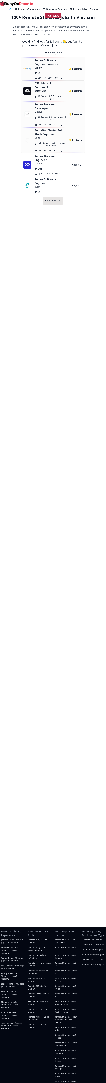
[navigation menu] (10, 9)
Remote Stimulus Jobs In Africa (66, 987)
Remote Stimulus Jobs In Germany (66, 1051)
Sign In (94, 9)
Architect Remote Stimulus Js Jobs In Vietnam (9, 994)
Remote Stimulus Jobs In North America (66, 1002)
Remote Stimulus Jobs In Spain (66, 1075)
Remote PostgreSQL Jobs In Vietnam (39, 1018)
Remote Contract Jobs (93, 949)
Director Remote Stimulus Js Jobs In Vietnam (9, 1015)
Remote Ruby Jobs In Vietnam (37, 941)
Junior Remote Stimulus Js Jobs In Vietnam (12, 941)
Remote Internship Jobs (93, 964)
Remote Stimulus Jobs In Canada (66, 956)
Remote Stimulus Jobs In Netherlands (66, 1044)
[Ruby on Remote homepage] (16, 3)
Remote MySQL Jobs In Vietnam (38, 995)
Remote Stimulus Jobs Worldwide (65, 941)
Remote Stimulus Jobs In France (66, 1036)
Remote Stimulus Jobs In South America (66, 1010)
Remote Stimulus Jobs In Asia (66, 995)
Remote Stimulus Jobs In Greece (66, 1059)
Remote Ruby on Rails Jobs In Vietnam (38, 948)
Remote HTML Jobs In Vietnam (38, 979)
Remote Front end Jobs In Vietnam (39, 964)
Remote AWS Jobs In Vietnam (37, 1026)
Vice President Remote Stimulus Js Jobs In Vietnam (11, 1026)
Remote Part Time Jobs (93, 944)
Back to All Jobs (53, 200)
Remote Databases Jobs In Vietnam (39, 972)
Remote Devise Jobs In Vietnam (38, 1002)
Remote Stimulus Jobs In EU (66, 972)
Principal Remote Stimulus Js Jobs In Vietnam (9, 976)
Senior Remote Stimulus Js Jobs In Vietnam (12, 959)
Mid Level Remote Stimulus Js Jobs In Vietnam (9, 950)
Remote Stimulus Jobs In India (66, 1028)
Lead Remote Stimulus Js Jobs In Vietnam (12, 985)
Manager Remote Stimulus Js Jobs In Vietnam (9, 1005)
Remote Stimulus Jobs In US (66, 948)
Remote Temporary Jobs (93, 954)
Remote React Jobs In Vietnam (37, 1010)
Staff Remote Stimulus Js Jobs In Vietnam (12, 967)
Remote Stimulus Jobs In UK (66, 964)
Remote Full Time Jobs (93, 939)
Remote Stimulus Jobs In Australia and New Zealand (66, 1020)
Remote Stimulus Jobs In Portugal (66, 1067)
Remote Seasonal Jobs (93, 959)
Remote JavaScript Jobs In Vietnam (38, 956)
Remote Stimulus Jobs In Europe (66, 979)
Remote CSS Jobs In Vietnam (37, 987)
